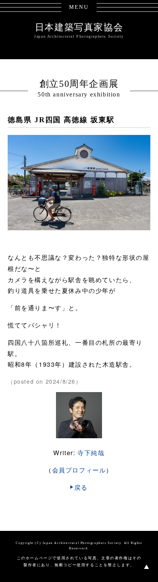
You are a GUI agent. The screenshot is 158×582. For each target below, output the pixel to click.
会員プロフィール (79, 470)
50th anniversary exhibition (79, 94)
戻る (81, 487)
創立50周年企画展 (79, 84)
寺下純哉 (90, 452)
